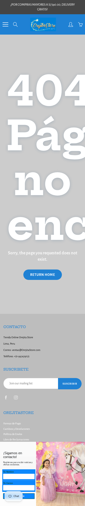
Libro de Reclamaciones (16, 439)
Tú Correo (8, 483)
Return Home (42, 275)
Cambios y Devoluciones (16, 429)
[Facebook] (6, 397)
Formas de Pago (12, 423)
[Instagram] (16, 397)
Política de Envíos (12, 434)
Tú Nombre (8, 472)
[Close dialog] (82, 444)
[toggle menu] (5, 24)
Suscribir (70, 383)
